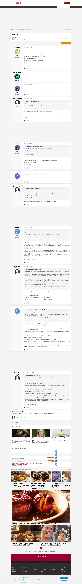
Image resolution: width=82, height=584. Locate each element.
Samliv (33, 573)
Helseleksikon (33, 558)
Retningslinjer (27, 6)
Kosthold (39, 558)
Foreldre (24, 565)
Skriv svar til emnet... (22, 417)
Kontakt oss (44, 551)
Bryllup (52, 573)
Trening (43, 558)
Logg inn (60, 2)
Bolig (13, 565)
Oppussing (14, 571)
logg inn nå (44, 413)
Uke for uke (24, 573)
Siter (28, 68)
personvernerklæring (24, 582)
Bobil (62, 574)
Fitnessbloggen (54, 558)
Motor (62, 565)
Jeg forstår (64, 577)
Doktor (41, 556)
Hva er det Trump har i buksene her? (19, 457)
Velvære (48, 558)
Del (61, 38)
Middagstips (43, 574)
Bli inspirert (14, 569)
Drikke (42, 573)
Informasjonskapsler (52, 551)
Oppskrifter (43, 569)
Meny (14, 6)
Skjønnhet (53, 569)
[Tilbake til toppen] (41, 548)
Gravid (23, 569)
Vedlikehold (14, 574)
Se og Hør (14, 453)
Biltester (62, 569)
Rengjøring (14, 573)
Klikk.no (45, 562)
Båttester (62, 573)
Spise (42, 571)
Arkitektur (14, 567)
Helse (28, 558)
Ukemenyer (43, 567)
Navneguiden (24, 571)
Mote (52, 565)
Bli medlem (67, 2)
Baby (23, 574)
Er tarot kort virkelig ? (16, 450)
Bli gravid (24, 567)
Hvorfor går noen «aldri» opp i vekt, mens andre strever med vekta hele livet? (40, 439)
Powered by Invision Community (41, 552)
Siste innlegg (20, 6)
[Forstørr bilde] (60, 244)
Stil (51, 567)
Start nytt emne (56, 42)
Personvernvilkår (37, 551)
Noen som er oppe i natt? (17, 460)
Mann (52, 571)
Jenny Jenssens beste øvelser (59, 437)
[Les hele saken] (21, 433)
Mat (42, 565)
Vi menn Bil (63, 567)
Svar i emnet (66, 42)
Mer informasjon (64, 580)
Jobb (33, 571)
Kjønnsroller (34, 569)
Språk (25, 551)
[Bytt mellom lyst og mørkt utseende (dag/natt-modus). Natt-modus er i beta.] (57, 551)
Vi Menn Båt (63, 571)
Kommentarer (34, 567)
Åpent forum (26, 39)
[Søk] (69, 7)
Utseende (31, 551)
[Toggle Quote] (25, 101)
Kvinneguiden (35, 565)
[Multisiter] (24, 68)
